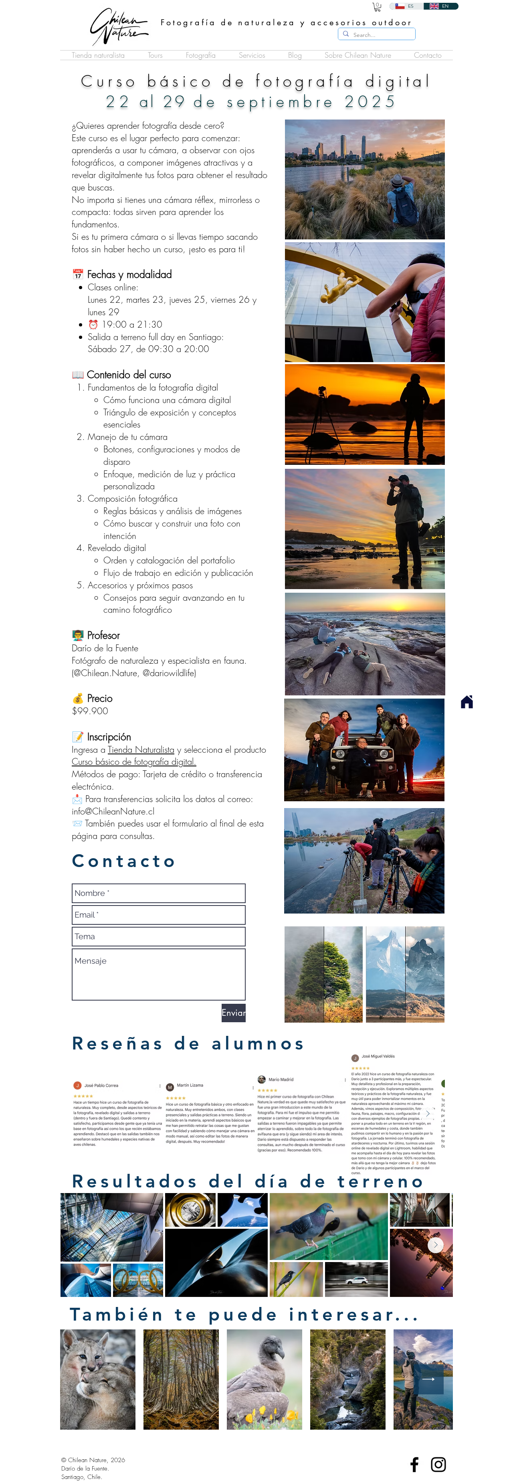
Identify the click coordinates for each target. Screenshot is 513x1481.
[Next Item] (428, 1114)
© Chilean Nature (84, 1460)
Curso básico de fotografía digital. (134, 762)
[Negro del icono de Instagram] (438, 1465)
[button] (200, 55)
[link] (377, 7)
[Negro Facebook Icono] (414, 1465)
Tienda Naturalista (141, 750)
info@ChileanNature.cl (113, 811)
